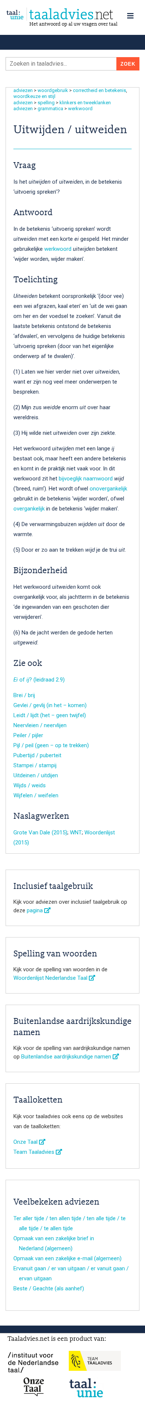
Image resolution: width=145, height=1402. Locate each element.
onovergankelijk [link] (108, 488)
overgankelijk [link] (29, 508)
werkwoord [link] (80, 108)
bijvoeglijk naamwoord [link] (86, 478)
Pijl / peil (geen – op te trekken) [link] (51, 745)
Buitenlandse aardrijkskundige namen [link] (67, 1056)
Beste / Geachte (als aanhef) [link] (48, 1288)
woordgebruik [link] (53, 90)
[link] (72, 14)
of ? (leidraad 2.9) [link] (39, 679)
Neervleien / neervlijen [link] (40, 725)
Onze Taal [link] (26, 1142)
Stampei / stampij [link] (35, 765)
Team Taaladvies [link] (34, 1152)
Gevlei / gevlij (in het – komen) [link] (50, 705)
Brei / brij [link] (24, 695)
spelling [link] (46, 102)
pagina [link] (35, 910)
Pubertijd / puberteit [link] (37, 755)
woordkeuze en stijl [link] (34, 96)
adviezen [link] (23, 90)
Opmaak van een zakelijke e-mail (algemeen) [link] (67, 1258)
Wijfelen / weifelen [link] (35, 795)
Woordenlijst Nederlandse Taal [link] (51, 978)
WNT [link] (76, 832)
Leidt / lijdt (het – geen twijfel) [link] (49, 715)
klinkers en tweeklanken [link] (85, 102)
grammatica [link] (50, 108)
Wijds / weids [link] (29, 785)
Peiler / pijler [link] (28, 735)
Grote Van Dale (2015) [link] (40, 832)
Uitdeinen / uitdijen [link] (35, 775)
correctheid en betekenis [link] (99, 90)
